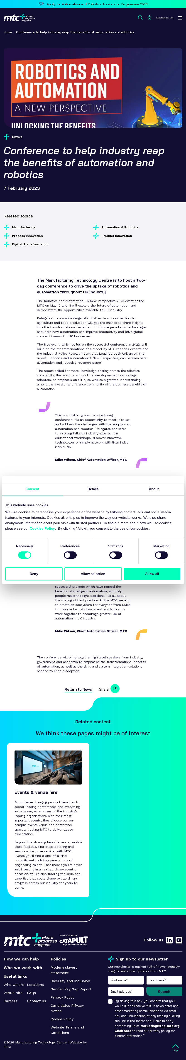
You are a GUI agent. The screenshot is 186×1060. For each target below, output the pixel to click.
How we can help (21, 959)
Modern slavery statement (64, 970)
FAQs (31, 993)
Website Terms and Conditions (67, 1030)
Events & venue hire (36, 792)
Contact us (36, 1001)
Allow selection (93, 574)
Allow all (152, 574)
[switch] (70, 555)
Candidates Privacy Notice (67, 1008)
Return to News (78, 689)
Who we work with (23, 967)
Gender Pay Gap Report (71, 989)
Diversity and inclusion (70, 981)
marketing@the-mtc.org (160, 1026)
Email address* (126, 991)
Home (8, 32)
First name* (126, 980)
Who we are (14, 984)
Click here (123, 1031)
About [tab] (154, 489)
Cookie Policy (62, 1019)
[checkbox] (110, 1001)
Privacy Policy (62, 997)
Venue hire (13, 993)
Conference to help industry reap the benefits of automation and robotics (75, 32)
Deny (34, 574)
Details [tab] (93, 489)
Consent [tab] (32, 489)
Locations (35, 984)
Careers (10, 1001)
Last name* (164, 980)
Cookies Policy (42, 528)
